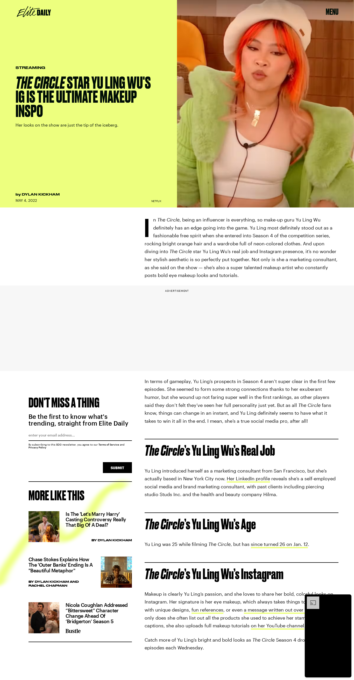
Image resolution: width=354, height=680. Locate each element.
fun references (207, 610)
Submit (117, 468)
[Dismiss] (346, 599)
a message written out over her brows (285, 610)
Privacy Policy (37, 447)
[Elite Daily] (34, 11)
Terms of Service (108, 444)
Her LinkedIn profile (248, 478)
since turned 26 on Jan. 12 (279, 544)
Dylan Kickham (41, 194)
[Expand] (310, 599)
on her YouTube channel (277, 625)
